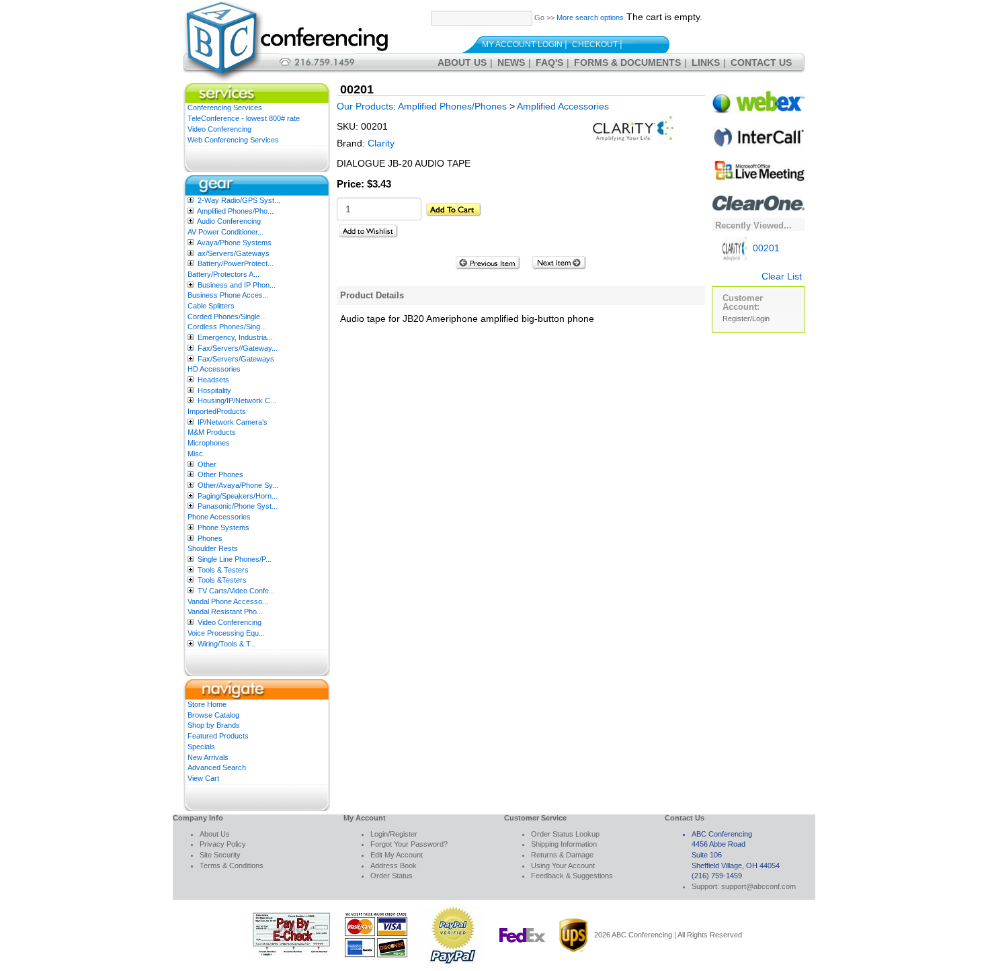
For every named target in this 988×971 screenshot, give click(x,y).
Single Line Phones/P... (235, 559)
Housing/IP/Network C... (237, 400)
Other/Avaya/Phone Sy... (238, 485)
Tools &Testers (222, 580)
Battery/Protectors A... (223, 274)
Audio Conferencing (229, 221)
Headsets (213, 380)
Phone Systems (223, 527)
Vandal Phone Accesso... (228, 601)
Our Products (365, 106)
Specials (201, 747)
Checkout (595, 44)
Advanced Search (217, 767)
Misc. (196, 454)
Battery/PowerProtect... (236, 263)
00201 (765, 248)
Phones (210, 538)
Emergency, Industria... (235, 337)
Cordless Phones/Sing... (227, 327)
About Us (462, 62)
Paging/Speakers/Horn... (238, 496)
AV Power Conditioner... (225, 232)
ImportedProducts (217, 411)
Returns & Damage (562, 855)
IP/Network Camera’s (232, 422)
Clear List (781, 276)
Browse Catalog (213, 715)
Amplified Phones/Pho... (235, 211)
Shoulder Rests (213, 548)
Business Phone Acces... (228, 295)
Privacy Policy (223, 844)
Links (706, 62)
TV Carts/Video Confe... (236, 591)
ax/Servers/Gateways (234, 253)
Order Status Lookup (565, 834)
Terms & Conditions (231, 865)
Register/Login (746, 318)
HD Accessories (214, 369)
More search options (590, 17)
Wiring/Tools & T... (227, 644)
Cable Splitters (211, 306)
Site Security (220, 855)
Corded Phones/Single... (227, 316)
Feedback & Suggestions (572, 876)
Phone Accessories (219, 517)
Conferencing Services (225, 107)
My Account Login (522, 44)
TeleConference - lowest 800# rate (244, 118)
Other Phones (220, 474)
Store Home (207, 704)
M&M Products (212, 432)
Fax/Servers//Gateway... (238, 348)
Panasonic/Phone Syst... (238, 506)
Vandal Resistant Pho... (225, 611)
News (511, 62)
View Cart (203, 778)
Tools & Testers (223, 570)
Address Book (393, 865)
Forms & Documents (627, 62)
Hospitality (214, 390)
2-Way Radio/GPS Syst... (239, 200)
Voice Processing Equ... (226, 633)
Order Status (391, 876)
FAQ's (549, 62)
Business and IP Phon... (237, 285)
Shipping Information (564, 844)
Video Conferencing (219, 129)
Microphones (209, 443)
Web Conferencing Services (233, 140)
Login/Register (393, 834)
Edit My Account (396, 855)
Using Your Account (563, 865)
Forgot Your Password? (409, 844)
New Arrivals (208, 757)
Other (207, 464)
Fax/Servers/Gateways (236, 359)
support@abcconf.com (758, 886)
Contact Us (761, 62)
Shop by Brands (214, 725)
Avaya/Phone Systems (234, 243)
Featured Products (218, 736)
